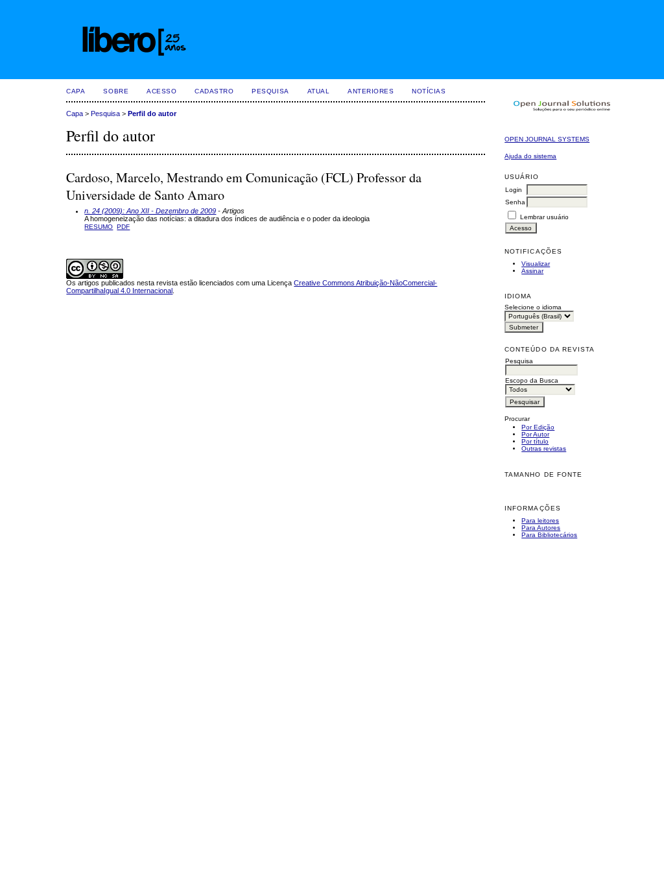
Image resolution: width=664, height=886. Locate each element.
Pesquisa (270, 91)
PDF (123, 226)
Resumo (98, 226)
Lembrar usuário (544, 217)
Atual (318, 91)
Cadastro (214, 91)
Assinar (532, 270)
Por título (535, 441)
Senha (515, 202)
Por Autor (535, 434)
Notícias (428, 91)
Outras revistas (543, 448)
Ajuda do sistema (530, 156)
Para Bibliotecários (549, 534)
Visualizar (535, 263)
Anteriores (371, 91)
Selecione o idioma (533, 307)
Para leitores (540, 520)
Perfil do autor (152, 113)
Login (513, 189)
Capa (75, 91)
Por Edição (537, 427)
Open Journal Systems (546, 139)
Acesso (161, 91)
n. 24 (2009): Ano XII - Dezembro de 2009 (150, 211)
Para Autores (540, 527)
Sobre (115, 91)
